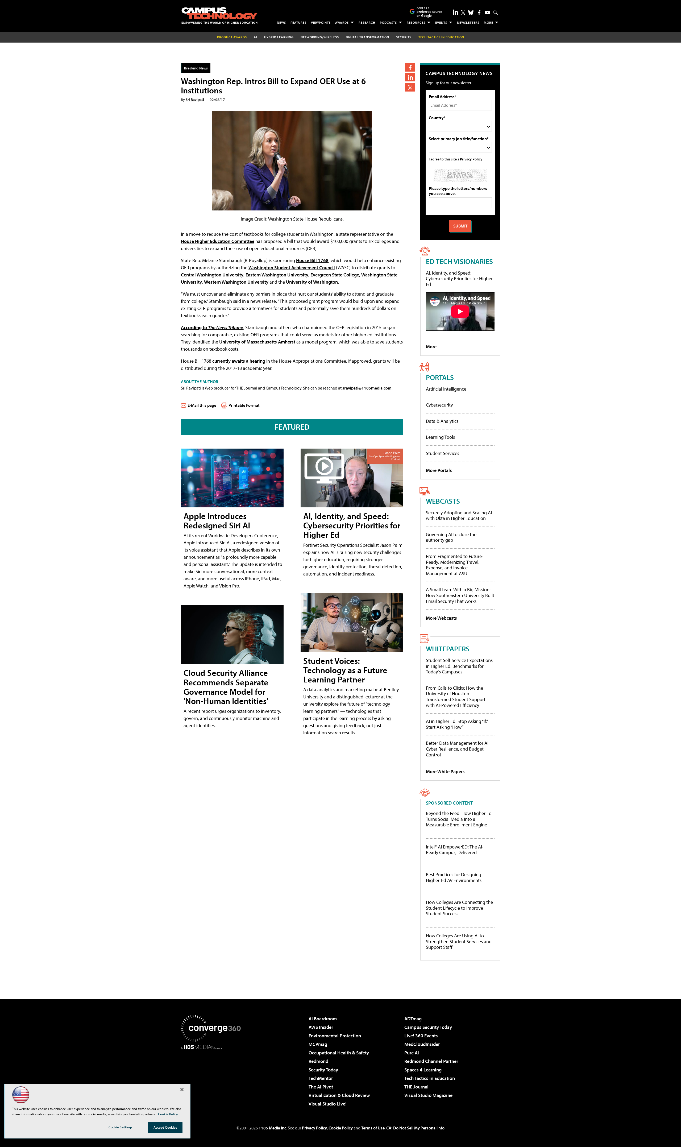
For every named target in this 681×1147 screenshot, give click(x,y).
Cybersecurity (439, 405)
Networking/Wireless (320, 37)
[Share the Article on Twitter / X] (410, 87)
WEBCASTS (443, 501)
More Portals (439, 470)
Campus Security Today (428, 1027)
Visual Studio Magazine (428, 1095)
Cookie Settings (120, 1127)
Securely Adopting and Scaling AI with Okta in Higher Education (459, 515)
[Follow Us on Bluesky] (471, 12)
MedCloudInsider (422, 1044)
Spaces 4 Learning (423, 1070)
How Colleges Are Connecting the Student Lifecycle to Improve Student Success (459, 908)
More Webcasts (441, 618)
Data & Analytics (442, 421)
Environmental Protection (335, 1036)
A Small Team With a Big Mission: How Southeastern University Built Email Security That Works (460, 595)
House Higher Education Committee (217, 241)
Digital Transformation (367, 37)
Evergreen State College (334, 275)
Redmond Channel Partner (431, 1061)
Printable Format (244, 405)
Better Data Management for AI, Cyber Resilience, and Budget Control (457, 748)
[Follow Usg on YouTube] (487, 12)
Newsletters (468, 22)
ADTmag (413, 1019)
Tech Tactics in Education (429, 1078)
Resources (416, 22)
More (488, 22)
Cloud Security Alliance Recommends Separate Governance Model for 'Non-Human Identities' (226, 686)
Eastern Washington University (277, 275)
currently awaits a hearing (238, 361)
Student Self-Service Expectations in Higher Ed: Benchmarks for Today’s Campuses (459, 666)
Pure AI (411, 1053)
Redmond (318, 1061)
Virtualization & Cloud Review (339, 1095)
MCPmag (318, 1044)
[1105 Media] (213, 1076)
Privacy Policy (471, 159)
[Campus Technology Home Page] (219, 15)
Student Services (442, 453)
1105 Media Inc (272, 1128)
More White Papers (445, 771)
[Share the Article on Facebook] (410, 67)
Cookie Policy (341, 1128)
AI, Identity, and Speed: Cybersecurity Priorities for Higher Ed (351, 525)
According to (212, 327)
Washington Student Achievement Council (291, 267)
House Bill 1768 (312, 260)
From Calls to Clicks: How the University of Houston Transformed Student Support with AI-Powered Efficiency (455, 696)
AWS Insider (321, 1027)
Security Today (323, 1070)
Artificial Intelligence (446, 389)
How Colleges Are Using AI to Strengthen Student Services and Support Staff (459, 941)
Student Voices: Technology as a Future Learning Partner (345, 670)
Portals (440, 377)
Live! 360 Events (421, 1036)
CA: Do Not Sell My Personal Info (415, 1128)
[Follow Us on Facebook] (479, 12)
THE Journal (416, 1087)
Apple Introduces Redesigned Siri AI (217, 521)
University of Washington (312, 282)
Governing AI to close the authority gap (451, 537)
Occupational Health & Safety (339, 1053)
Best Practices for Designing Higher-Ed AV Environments (453, 877)
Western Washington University (236, 282)
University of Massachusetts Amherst (257, 342)
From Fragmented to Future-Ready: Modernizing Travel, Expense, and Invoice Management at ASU (455, 565)
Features (298, 22)
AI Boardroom (323, 1019)
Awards (342, 22)
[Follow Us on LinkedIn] (455, 12)
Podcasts (388, 22)
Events (441, 22)
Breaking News (196, 68)
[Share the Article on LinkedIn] (410, 77)
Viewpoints (321, 22)
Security (404, 37)
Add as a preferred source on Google (429, 11)
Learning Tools (440, 437)
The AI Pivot (321, 1087)
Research (367, 22)
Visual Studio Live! (328, 1104)
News (281, 22)
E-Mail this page (202, 405)
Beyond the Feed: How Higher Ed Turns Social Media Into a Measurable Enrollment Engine (459, 819)
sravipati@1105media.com (367, 388)
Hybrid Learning (279, 37)
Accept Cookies (165, 1127)
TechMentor (321, 1078)
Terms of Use (373, 1128)
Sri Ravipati (195, 99)
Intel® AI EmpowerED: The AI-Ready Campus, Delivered (455, 849)
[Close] (182, 1089)
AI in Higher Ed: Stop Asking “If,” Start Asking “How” (456, 724)
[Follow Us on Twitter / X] (463, 12)
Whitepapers (448, 648)
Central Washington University (212, 275)
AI (255, 37)
